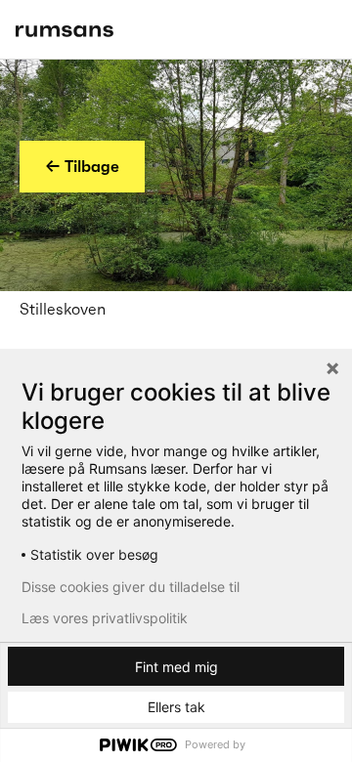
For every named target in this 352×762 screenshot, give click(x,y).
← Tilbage (82, 166)
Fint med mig (176, 666)
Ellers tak (176, 706)
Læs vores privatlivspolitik (105, 618)
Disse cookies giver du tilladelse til (131, 587)
